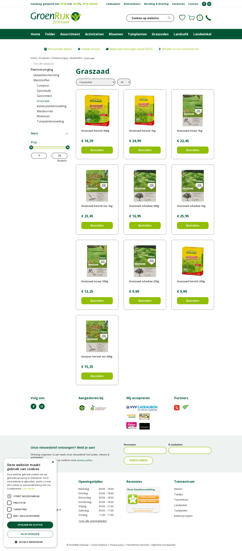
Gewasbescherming (46, 75)
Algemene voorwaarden (163, 544)
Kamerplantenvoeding (51, 106)
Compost (43, 85)
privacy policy (84, 460)
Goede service (90, 49)
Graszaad (43, 101)
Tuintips (178, 494)
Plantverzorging (42, 69)
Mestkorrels (45, 111)
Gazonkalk (44, 91)
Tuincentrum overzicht (137, 544)
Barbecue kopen (183, 515)
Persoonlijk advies (60, 49)
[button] (30, 542)
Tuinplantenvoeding (50, 121)
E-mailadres (175, 444)
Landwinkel (180, 505)
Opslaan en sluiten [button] (30, 524)
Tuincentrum (181, 499)
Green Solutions (99, 544)
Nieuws (178, 489)
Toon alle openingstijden (92, 521)
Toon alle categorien (43, 63)
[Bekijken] (191, 18)
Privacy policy (117, 544)
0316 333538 (90, 3)
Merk (34, 133)
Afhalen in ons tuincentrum (180, 49)
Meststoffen (41, 80)
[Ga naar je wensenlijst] (182, 18)
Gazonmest (44, 96)
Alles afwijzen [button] (30, 534)
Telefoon (208, 17)
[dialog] (30, 502)
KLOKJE (200, 17)
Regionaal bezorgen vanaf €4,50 (131, 49)
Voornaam (130, 444)
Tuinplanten (180, 510)
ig (42, 406)
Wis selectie (61, 160)
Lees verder (28, 488)
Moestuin (43, 116)
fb (33, 406)
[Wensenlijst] (182, 18)
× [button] (52, 462)
